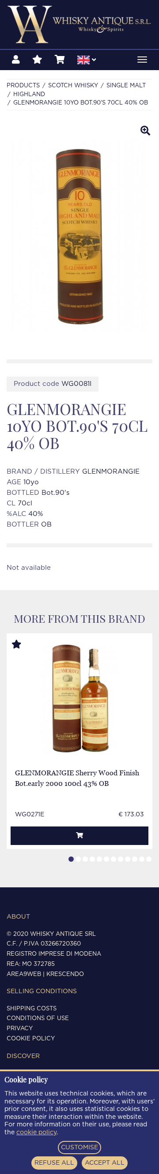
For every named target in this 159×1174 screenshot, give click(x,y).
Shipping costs (32, 1009)
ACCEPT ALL (105, 1163)
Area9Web (24, 974)
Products (23, 86)
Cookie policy (31, 1039)
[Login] (16, 60)
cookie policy (36, 1132)
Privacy (20, 1029)
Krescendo (65, 974)
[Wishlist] (37, 60)
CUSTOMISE (79, 1147)
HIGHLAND (29, 94)
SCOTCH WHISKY (73, 86)
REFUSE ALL (54, 1163)
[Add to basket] (79, 835)
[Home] (79, 24)
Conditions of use (38, 1018)
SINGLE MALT (126, 86)
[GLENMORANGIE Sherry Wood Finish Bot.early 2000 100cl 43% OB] (79, 699)
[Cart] (59, 60)
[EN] (86, 61)
